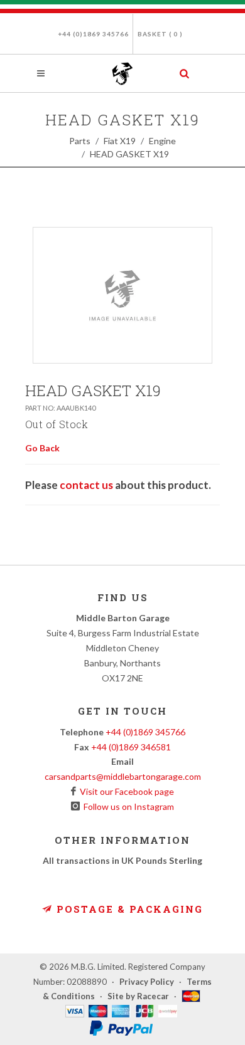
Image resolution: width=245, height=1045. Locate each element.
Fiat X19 (120, 140)
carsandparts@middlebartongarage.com (123, 776)
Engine (162, 140)
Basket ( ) (160, 34)
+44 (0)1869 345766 (93, 34)
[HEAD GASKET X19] (122, 295)
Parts (79, 140)
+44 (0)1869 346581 (131, 747)
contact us (86, 484)
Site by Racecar (138, 996)
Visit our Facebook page (125, 791)
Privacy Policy (146, 982)
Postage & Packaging (128, 909)
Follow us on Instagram (127, 806)
